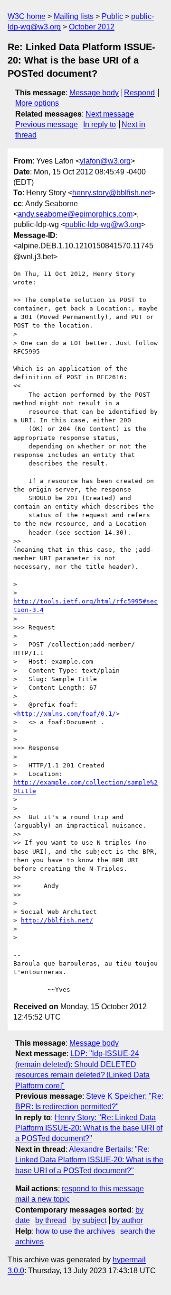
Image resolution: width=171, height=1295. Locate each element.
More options (37, 103)
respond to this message (103, 1189)
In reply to (99, 124)
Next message (110, 114)
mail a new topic (42, 1199)
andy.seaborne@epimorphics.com (75, 214)
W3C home (27, 16)
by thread (50, 1220)
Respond (139, 93)
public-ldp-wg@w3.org (103, 224)
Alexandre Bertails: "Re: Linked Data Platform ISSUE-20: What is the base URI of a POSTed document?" (89, 1160)
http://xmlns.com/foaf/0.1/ (66, 713)
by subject (89, 1220)
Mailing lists (74, 16)
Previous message (46, 124)
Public (112, 16)
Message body (94, 93)
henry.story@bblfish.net (111, 193)
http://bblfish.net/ (57, 920)
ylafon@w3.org (105, 161)
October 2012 (91, 27)
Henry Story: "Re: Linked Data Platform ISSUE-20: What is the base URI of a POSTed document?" (88, 1128)
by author (127, 1220)
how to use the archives (75, 1231)
